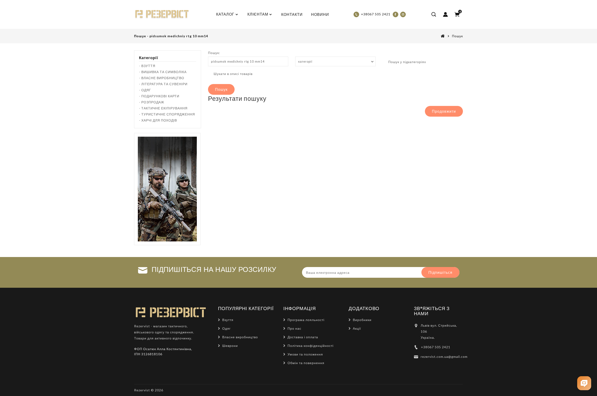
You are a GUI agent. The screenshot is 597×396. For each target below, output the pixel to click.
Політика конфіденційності (310, 346)
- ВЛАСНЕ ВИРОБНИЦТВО (161, 78)
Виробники (362, 320)
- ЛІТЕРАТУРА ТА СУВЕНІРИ (163, 84)
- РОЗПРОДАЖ (151, 102)
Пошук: (214, 53)
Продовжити (444, 111)
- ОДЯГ (145, 90)
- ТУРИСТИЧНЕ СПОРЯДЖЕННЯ (167, 114)
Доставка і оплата (303, 337)
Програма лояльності (306, 320)
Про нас (294, 328)
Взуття (227, 320)
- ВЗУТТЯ (147, 66)
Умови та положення (305, 354)
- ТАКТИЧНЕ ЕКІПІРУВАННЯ (163, 108)
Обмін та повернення (306, 363)
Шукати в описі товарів (233, 74)
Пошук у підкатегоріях (406, 62)
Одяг (226, 328)
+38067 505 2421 (435, 347)
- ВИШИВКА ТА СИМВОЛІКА (163, 72)
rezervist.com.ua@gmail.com (444, 357)
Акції (357, 328)
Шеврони (230, 346)
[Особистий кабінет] (445, 14)
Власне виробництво (240, 337)
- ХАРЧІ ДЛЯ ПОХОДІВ (158, 120)
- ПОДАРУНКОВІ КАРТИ (159, 96)
